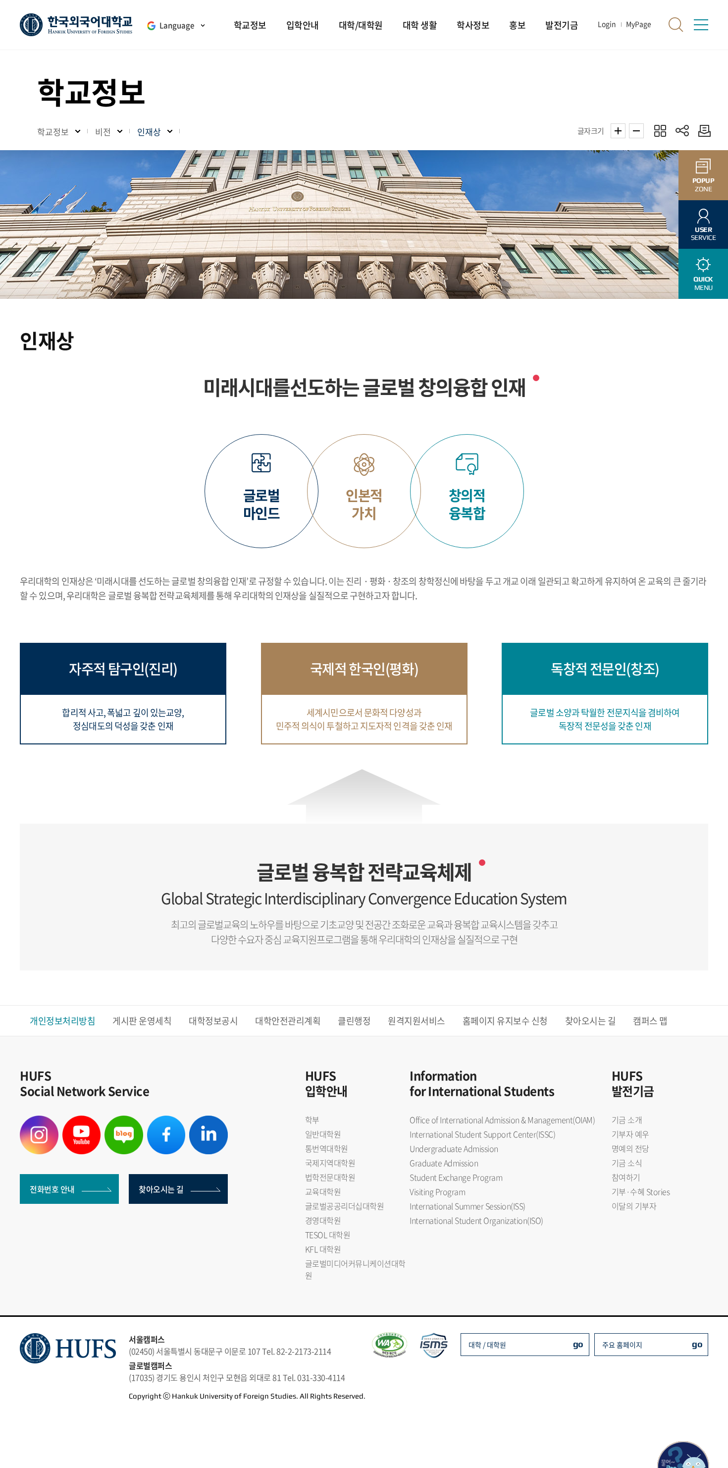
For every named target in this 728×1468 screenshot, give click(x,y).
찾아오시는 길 (590, 1020)
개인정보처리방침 (62, 1020)
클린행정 (354, 1020)
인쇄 (702, 130)
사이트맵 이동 (700, 25)
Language (176, 25)
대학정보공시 (213, 1020)
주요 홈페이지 (622, 1345)
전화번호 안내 (52, 1189)
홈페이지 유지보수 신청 (505, 1020)
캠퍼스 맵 (650, 1020)
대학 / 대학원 (487, 1345)
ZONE (703, 184)
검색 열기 (676, 25)
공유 (682, 130)
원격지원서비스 (416, 1020)
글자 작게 (636, 130)
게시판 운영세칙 (141, 1020)
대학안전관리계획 (287, 1020)
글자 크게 (618, 130)
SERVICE (703, 234)
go (578, 1344)
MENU (703, 283)
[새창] (39, 1122)
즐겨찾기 (660, 130)
